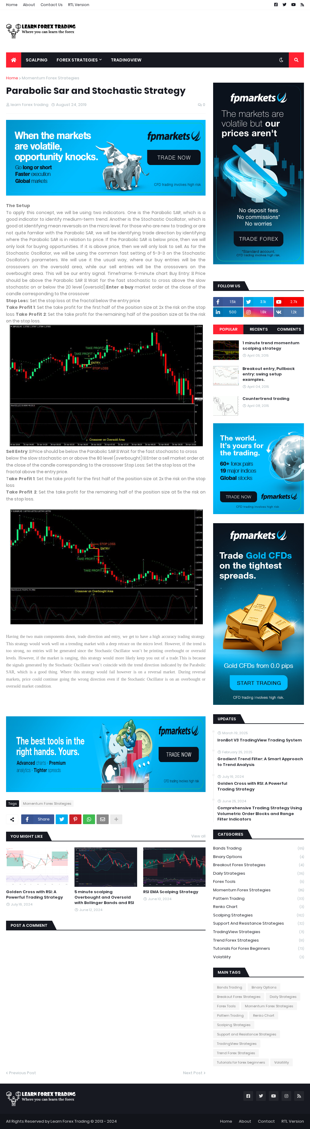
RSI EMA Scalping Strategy (170, 892)
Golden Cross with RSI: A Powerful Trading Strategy (34, 894)
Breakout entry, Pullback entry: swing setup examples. (268, 374)
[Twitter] (62, 819)
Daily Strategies (258, 873)
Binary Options (258, 857)
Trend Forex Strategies (258, 940)
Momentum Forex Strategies (50, 78)
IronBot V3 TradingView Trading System (259, 740)
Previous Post (22, 1073)
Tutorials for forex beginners (258, 948)
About (29, 4)
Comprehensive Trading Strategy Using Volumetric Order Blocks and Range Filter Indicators (259, 813)
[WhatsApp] (89, 819)
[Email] (103, 819)
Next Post (193, 1073)
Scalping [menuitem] (37, 60)
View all (198, 836)
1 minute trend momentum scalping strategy (270, 345)
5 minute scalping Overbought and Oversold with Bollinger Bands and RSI (104, 897)
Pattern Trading (258, 898)
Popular (228, 329)
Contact (266, 1121)
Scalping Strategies (258, 915)
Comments (289, 329)
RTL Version (78, 4)
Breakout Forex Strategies (258, 865)
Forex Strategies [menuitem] (77, 60)
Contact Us (52, 4)
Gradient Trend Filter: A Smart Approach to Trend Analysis (260, 761)
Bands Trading (258, 848)
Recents (259, 329)
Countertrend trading (265, 398)
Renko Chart (258, 906)
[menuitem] (13, 60)
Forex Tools (258, 881)
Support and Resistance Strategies (258, 923)
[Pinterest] (75, 819)
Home (12, 4)
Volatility (258, 957)
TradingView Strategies (258, 932)
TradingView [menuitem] (126, 60)
